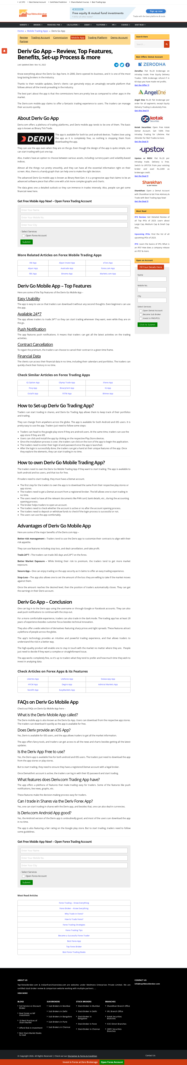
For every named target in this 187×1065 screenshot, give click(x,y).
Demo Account (119, 37)
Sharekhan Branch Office (118, 1006)
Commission (60, 37)
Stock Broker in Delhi (87, 1011)
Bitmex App (108, 393)
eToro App (108, 262)
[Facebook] (127, 65)
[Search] (166, 44)
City (139, 296)
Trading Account (40, 37)
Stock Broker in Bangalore (85, 1017)
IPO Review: (140, 217)
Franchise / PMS (53, 25)
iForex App (108, 382)
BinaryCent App (67, 388)
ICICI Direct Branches (116, 1024)
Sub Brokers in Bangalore (60, 1016)
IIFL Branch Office (115, 1011)
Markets (23, 25)
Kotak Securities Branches (114, 1017)
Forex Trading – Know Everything (74, 903)
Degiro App (67, 684)
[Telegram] (116, 65)
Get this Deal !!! (142, 110)
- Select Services (28, 231)
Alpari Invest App (67, 262)
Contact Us (150, 1055)
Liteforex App (67, 679)
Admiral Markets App (108, 684)
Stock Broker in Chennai (89, 1029)
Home (21, 30)
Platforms (100, 25)
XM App (33, 262)
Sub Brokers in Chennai (59, 1027)
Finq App (33, 388)
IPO (113, 25)
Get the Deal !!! (141, 141)
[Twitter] (122, 65)
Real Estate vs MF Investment (27, 1014)
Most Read (139, 25)
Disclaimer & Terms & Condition (82, 1056)
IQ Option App (33, 382)
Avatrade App (67, 268)
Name (140, 275)
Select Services (144, 306)
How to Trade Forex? (74, 919)
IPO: (137, 244)
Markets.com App (108, 273)
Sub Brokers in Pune (58, 1021)
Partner (24, 41)
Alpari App (33, 268)
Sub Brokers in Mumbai (59, 1006)
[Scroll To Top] (182, 1054)
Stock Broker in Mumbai (89, 1006)
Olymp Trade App (67, 382)
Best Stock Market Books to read (30, 1034)
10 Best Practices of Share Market (28, 1021)
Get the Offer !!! (142, 85)
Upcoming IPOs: (142, 234)
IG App (108, 388)
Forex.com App (108, 268)
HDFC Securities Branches (114, 1030)
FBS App (33, 273)
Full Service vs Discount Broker (30, 1007)
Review (24, 37)
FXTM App (67, 393)
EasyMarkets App (67, 690)
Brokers (37, 25)
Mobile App (77, 37)
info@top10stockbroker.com (147, 984)
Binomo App (67, 273)
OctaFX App (33, 393)
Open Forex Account (112, 1062)
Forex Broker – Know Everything (74, 908)
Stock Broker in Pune (87, 1024)
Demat (87, 25)
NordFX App (33, 690)
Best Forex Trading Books (74, 952)
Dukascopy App (108, 679)
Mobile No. (143, 285)
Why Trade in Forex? (74, 913)
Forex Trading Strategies (74, 924)
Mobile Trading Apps (37, 30)
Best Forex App (74, 941)
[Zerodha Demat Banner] (119, 12)
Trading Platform (97, 37)
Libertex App (33, 679)
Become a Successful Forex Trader (74, 935)
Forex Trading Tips (74, 930)
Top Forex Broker (74, 946)
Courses (124, 25)
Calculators (72, 25)
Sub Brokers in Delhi (58, 1011)
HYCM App (33, 684)
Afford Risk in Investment (30, 1028)
